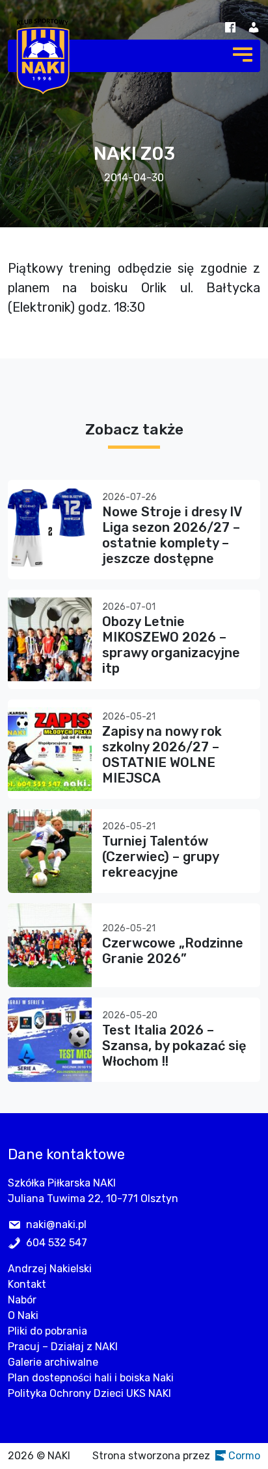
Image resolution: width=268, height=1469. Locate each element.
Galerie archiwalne (53, 1362)
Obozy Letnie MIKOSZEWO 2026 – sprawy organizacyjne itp (171, 645)
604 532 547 (56, 1243)
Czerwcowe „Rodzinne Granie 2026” (172, 950)
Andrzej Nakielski (50, 1268)
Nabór (22, 1300)
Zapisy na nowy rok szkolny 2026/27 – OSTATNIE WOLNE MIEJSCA (162, 754)
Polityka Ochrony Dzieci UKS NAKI (89, 1393)
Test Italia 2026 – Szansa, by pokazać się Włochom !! (174, 1045)
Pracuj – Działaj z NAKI (63, 1346)
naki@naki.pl (56, 1224)
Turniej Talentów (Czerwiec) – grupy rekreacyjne (160, 856)
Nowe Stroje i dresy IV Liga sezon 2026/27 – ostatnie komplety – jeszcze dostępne (171, 535)
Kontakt (27, 1284)
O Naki (23, 1315)
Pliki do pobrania (47, 1331)
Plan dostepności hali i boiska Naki (91, 1378)
